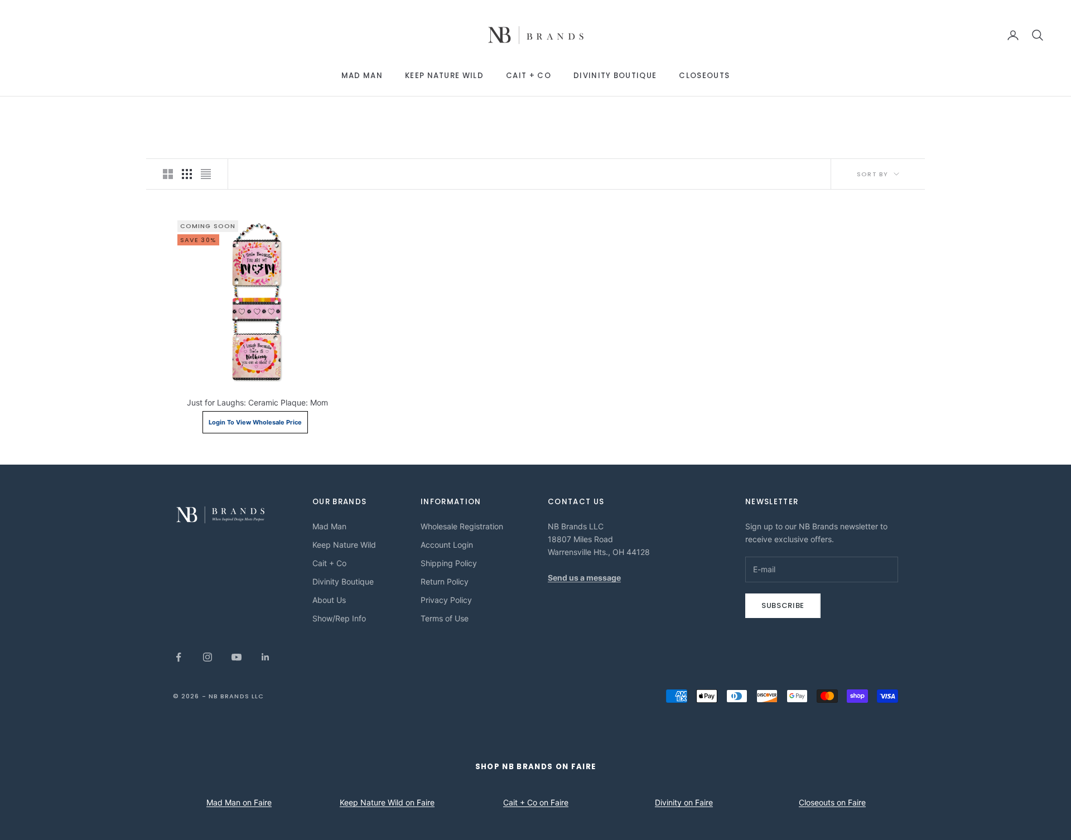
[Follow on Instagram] (207, 657)
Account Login (447, 544)
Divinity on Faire (684, 802)
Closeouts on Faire (832, 802)
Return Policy (445, 581)
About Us (329, 600)
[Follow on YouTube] (236, 657)
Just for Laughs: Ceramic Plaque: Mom (257, 402)
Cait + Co (528, 75)
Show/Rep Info (339, 618)
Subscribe (782, 605)
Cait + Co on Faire (535, 802)
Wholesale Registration (462, 526)
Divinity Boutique (615, 75)
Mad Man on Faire (239, 802)
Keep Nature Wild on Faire (387, 802)
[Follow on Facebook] (178, 657)
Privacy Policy (446, 600)
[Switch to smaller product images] (187, 174)
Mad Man (362, 75)
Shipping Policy (449, 563)
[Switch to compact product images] (206, 174)
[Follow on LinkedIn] (265, 657)
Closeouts (704, 75)
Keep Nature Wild (444, 75)
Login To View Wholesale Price (255, 422)
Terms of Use (445, 618)
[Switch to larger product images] (168, 174)
